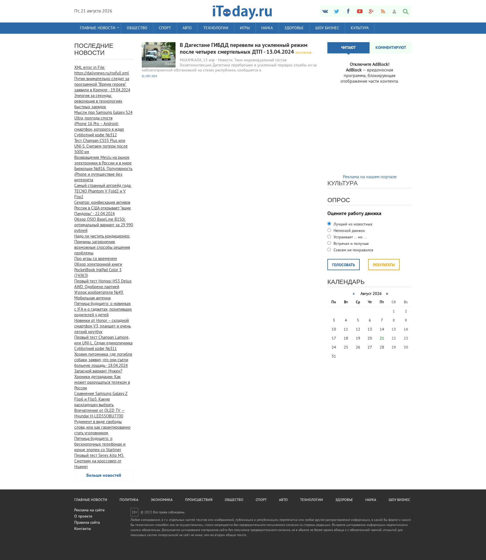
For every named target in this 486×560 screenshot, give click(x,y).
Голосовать (343, 265)
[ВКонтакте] (325, 11)
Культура (360, 28)
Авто (187, 28)
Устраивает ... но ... (349, 237)
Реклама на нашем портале (370, 177)
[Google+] (371, 11)
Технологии (215, 28)
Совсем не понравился (352, 250)
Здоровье (294, 28)
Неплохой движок (348, 231)
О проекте (83, 516)
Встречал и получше (350, 243)
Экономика (162, 500)
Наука (267, 28)
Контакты (82, 529)
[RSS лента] (382, 11)
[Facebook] (348, 11)
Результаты (384, 265)
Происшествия (198, 500)
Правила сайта (87, 522)
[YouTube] (359, 11)
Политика (129, 500)
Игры (245, 28)
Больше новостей (103, 475)
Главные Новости (97, 28)
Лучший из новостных (352, 224)
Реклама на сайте (89, 510)
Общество (137, 28)
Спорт (165, 28)
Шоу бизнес (327, 28)
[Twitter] (336, 11)
